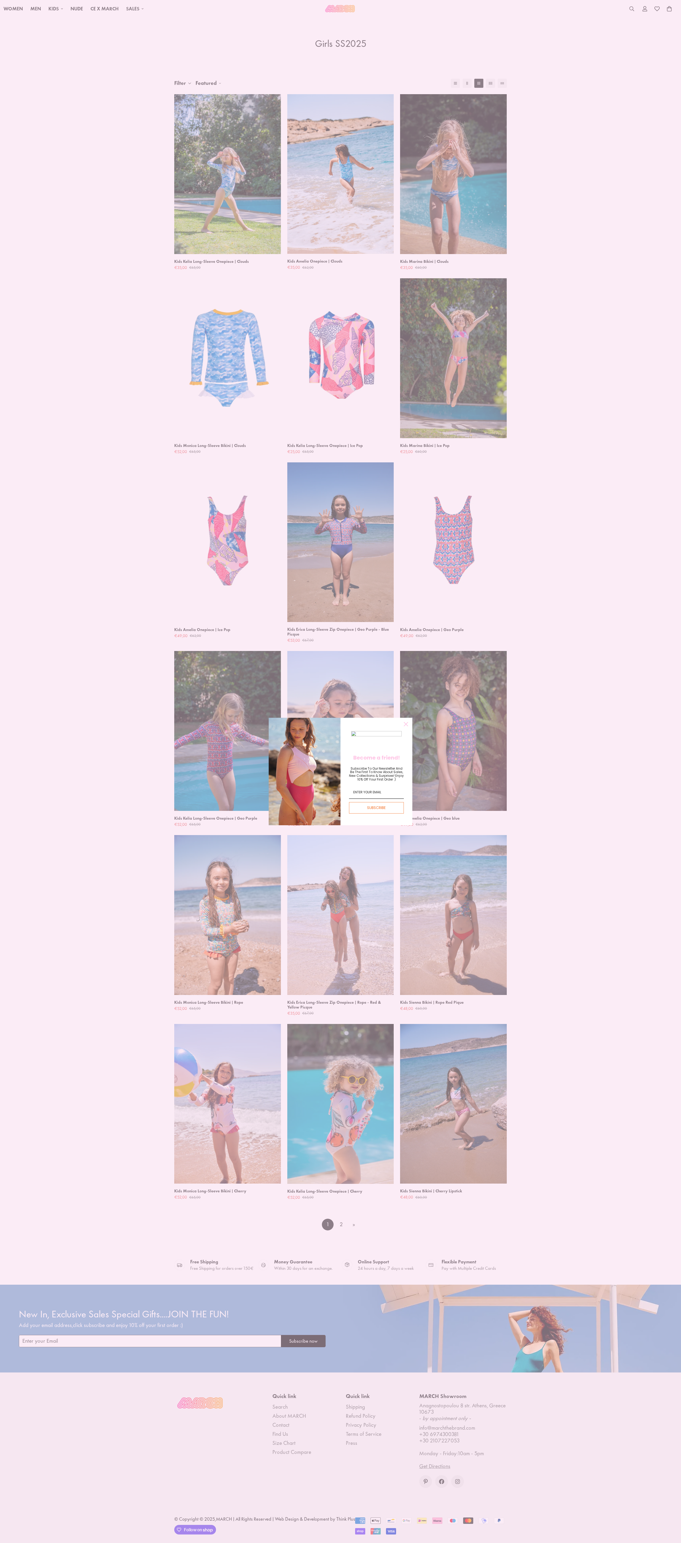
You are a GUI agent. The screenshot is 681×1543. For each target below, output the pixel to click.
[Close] (406, 724)
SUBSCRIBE (376, 807)
